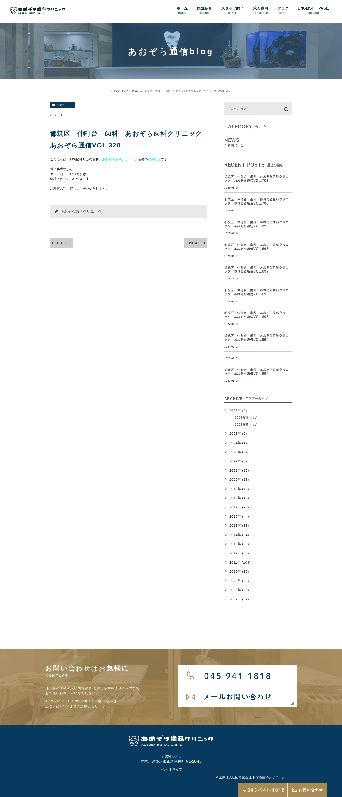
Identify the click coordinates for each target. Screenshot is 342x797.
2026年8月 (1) (246, 417)
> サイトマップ (171, 769)
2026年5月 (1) (246, 424)
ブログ (282, 10)
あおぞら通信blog (132, 91)
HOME (115, 91)
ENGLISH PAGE (313, 10)
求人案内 (260, 10)
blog (60, 105)
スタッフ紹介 (232, 10)
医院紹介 (204, 10)
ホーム (182, 10)
